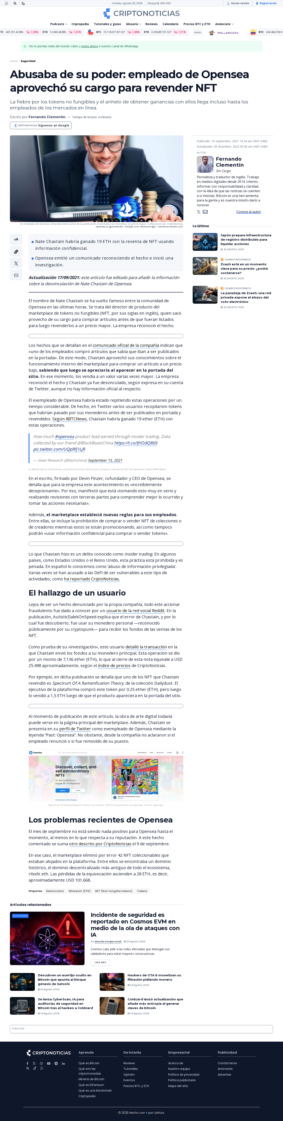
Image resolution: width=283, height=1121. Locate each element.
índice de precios (114, 665)
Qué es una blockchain (95, 1090)
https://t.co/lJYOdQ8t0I (135, 443)
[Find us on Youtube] (48, 1063)
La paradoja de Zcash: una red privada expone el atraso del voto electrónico (246, 297)
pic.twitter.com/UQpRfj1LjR (59, 449)
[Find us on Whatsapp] (41, 1068)
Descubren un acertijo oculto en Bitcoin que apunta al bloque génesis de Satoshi (64, 979)
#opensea (64, 436)
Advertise (224, 1074)
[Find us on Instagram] (41, 1063)
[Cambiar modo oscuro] (23, 3)
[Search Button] (15, 3)
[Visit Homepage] (141, 13)
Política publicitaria (182, 1080)
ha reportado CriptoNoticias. (92, 579)
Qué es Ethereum (91, 1085)
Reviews (151, 24)
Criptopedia (80, 24)
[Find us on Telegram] (56, 1063)
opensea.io (102, 226)
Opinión (129, 1074)
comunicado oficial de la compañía (126, 345)
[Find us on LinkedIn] (63, 1063)
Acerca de (175, 1063)
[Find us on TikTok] (34, 1068)
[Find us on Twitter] (34, 1063)
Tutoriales (130, 1069)
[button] (16, 257)
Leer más (102, 961)
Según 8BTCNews (69, 419)
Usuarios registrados (238, 259)
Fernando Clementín (47, 117)
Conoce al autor (248, 211)
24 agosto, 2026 (49, 989)
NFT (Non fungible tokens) (113, 891)
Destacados (55, 891)
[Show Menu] (6, 3)
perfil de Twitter (75, 729)
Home (13, 61)
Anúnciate (223, 24)
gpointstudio (116, 226)
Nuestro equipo (179, 1069)
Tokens (142, 891)
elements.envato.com (170, 226)
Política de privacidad (183, 1074)
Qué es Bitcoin (89, 1063)
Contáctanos (227, 1063)
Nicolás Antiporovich (108, 941)
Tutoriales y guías (107, 24)
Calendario (171, 24)
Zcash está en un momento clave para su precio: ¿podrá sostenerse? (244, 268)
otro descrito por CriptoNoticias (100, 844)
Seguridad (28, 61)
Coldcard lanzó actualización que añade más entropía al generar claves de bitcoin (155, 1003)
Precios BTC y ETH (197, 24)
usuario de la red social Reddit (135, 610)
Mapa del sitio (178, 1086)
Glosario (132, 24)
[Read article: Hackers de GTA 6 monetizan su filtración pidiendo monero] (112, 982)
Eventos (129, 1080)
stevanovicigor (148, 226)
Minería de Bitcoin (91, 1079)
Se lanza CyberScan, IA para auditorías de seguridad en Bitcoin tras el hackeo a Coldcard (65, 1003)
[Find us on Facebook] (27, 1063)
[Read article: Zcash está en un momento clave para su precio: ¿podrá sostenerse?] (205, 266)
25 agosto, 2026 (135, 941)
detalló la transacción (146, 647)
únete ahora (89, 46)
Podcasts (57, 24)
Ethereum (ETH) (80, 891)
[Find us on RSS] (28, 1068)
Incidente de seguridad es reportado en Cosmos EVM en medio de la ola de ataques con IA (135, 924)
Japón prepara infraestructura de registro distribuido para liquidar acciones (246, 239)
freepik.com (132, 226)
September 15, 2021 (105, 460)
